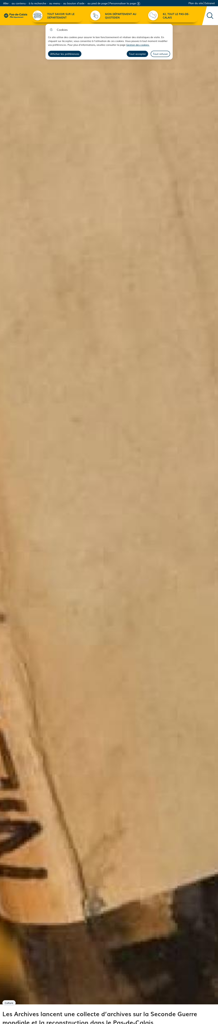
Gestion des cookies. (138, 45)
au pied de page (97, 3)
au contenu (19, 3)
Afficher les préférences (64, 54)
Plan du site (195, 3)
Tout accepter (137, 54)
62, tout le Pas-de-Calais (176, 15)
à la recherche (37, 3)
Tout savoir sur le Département (61, 15)
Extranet (210, 3)
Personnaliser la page (122, 3)
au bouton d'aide (73, 3)
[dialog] (109, 42)
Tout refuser (160, 54)
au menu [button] (54, 3)
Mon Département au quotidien (120, 15)
